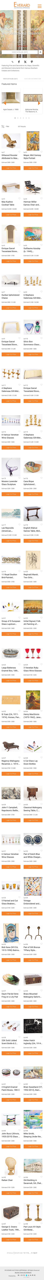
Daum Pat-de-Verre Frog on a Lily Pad (10, 995)
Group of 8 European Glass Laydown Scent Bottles (11, 624)
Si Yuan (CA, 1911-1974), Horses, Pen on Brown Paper (10, 717)
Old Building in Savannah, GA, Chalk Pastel (33, 1183)
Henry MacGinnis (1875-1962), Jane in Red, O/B (32, 717)
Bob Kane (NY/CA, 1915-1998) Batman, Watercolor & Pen (11, 950)
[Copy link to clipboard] (12, 62)
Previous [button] (5, 103)
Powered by (12, 1276)
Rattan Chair (7, 1180)
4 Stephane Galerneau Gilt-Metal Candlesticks (11, 391)
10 (28, 1253)
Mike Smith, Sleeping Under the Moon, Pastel (32, 1136)
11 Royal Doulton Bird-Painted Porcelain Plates (9, 577)
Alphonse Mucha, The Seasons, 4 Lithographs (31, 110)
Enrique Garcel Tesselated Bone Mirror (9, 251)
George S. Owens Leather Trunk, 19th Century (10, 1229)
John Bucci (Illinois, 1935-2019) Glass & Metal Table (11, 1136)
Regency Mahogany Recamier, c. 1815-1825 (10, 763)
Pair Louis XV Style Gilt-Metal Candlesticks (32, 1229)
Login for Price (11, 168)
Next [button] (39, 103)
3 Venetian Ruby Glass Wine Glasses (33, 669)
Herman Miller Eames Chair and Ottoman (31, 204)
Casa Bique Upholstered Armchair (29, 484)
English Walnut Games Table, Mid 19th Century (32, 530)
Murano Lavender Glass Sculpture (9, 483)
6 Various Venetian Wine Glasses (10, 856)
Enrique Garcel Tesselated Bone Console (9, 344)
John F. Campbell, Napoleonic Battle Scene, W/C (10, 810)
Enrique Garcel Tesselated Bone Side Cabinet (31, 391)
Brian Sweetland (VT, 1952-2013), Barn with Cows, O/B (33, 1090)
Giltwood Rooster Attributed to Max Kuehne (9, 158)
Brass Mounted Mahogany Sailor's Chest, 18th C (32, 996)
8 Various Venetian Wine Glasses (10, 436)
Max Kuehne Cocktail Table (8, 203)
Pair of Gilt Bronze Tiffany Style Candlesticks (32, 950)
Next (34, 1253)
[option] (11, 100)
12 (32, 1253)
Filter (7, 126)
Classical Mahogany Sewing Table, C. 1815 (33, 810)
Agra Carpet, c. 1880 (10, 109)
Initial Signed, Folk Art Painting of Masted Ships (32, 624)
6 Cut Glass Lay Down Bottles (31, 762)
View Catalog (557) (20, 52)
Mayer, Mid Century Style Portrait (32, 157)
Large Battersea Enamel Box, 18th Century (9, 670)
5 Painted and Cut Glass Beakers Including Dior (10, 903)
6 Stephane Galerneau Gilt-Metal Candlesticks (33, 298)
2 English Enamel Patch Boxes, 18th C (11, 1089)
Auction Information (32, 79)
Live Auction (11, 25)
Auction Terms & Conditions (23, 1273)
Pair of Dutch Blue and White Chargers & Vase (32, 857)
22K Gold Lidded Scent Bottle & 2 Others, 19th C (9, 1043)
